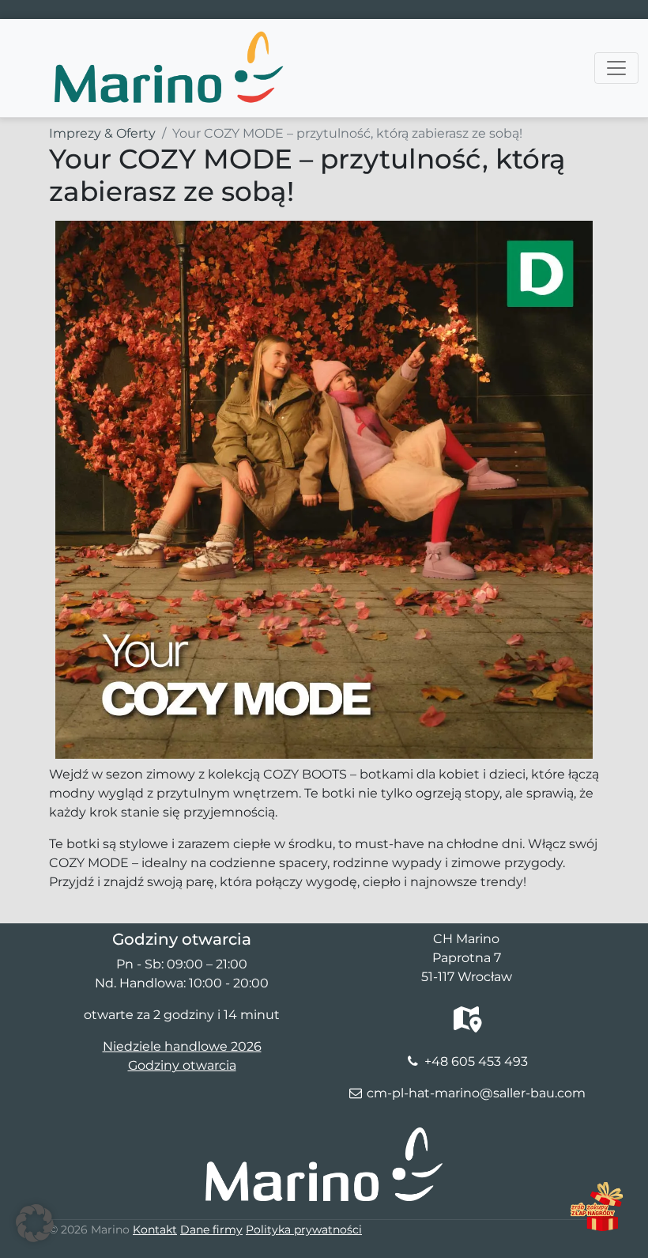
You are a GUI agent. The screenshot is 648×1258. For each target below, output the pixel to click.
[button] (35, 1223)
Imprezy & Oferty (102, 133)
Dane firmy (211, 1229)
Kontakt (155, 1229)
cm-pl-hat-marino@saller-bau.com (476, 1093)
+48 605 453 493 (476, 1061)
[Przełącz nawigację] (616, 68)
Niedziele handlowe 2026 (182, 1046)
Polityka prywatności (304, 1229)
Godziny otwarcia (182, 1065)
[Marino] (167, 38)
